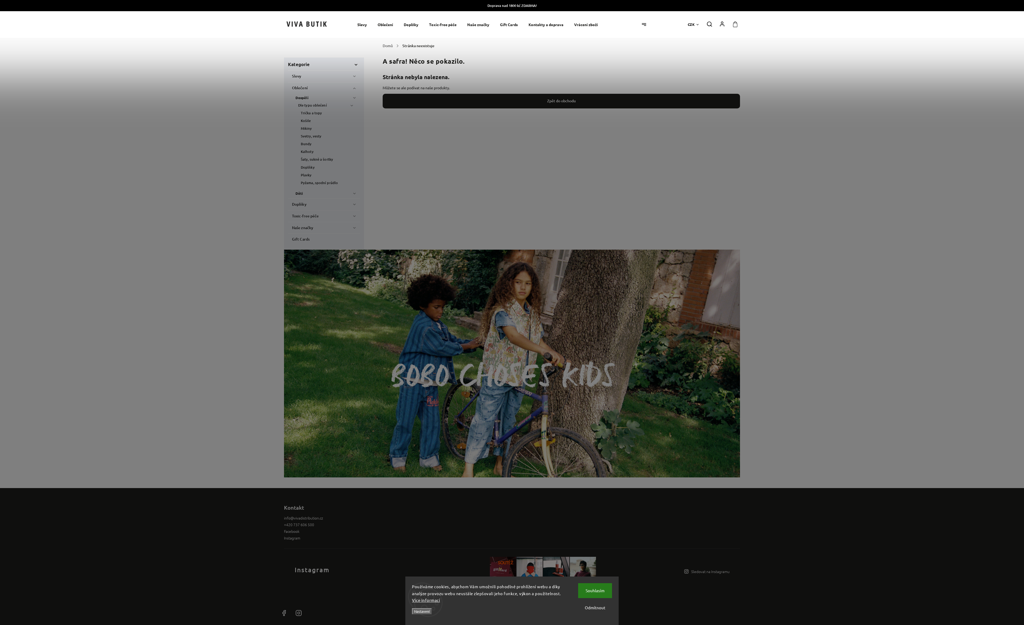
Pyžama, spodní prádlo (319, 182)
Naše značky (302, 227)
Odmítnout (595, 607)
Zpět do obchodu (561, 100)
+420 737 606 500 (299, 524)
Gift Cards (301, 239)
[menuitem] (364, 24)
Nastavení (422, 611)
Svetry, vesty (311, 136)
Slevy (296, 76)
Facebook (291, 531)
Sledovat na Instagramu (710, 571)
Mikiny (306, 128)
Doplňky (308, 167)
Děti (299, 193)
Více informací (426, 600)
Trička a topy (311, 113)
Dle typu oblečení (312, 105)
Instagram (292, 538)
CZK (691, 24)
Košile (306, 120)
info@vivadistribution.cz (303, 518)
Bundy (306, 143)
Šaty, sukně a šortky (317, 159)
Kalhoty (307, 151)
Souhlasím (595, 590)
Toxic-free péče (305, 215)
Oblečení (300, 87)
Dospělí (302, 97)
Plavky (306, 175)
